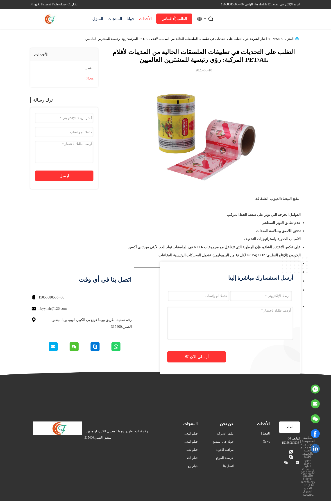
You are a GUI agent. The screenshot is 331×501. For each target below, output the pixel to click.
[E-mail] (315, 404)
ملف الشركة (225, 433)
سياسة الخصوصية (308, 439)
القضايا (89, 68)
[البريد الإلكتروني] (59, 350)
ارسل (64, 176)
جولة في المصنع (223, 441)
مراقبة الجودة (225, 449)
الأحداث (145, 18)
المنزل (97, 18)
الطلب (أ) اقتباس (174, 18)
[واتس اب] (121, 350)
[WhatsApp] (315, 389)
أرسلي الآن (199, 357)
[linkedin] (315, 448)
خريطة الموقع (224, 458)
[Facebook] (315, 433)
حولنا (130, 18)
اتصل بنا (228, 466)
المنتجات (115, 18)
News (275, 39)
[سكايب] (100, 350)
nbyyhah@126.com (53, 308)
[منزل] (48, 19)
